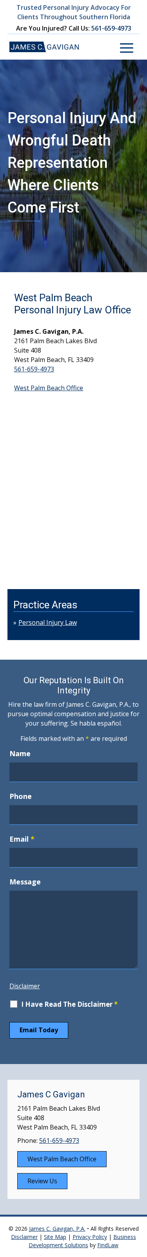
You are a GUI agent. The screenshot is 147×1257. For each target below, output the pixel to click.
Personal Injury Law (47, 622)
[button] (126, 47)
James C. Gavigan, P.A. (57, 1228)
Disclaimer (24, 986)
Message (25, 881)
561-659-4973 (111, 28)
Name (20, 753)
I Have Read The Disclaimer (69, 1004)
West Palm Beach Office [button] (61, 1159)
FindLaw (107, 1245)
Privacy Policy (90, 1237)
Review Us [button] (42, 1181)
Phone (20, 796)
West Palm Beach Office (48, 388)
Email (21, 839)
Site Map (55, 1237)
